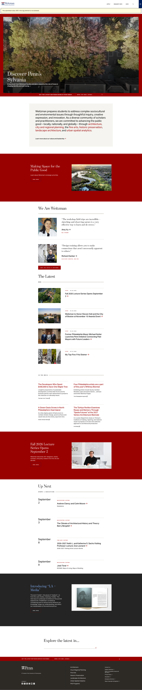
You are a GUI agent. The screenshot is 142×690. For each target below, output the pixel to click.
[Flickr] (34, 684)
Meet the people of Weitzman (49, 267)
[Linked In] (27, 684)
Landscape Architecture (78, 678)
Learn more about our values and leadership (49, 139)
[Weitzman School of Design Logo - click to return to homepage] (7, 4)
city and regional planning (49, 127)
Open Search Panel (133, 4)
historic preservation (90, 127)
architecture (95, 124)
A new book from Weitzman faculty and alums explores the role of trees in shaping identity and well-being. (32, 85)
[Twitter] (25, 684)
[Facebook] (22, 684)
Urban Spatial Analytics (77, 681)
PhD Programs (75, 683)
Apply (108, 4)
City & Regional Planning (78, 670)
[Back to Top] (136, 680)
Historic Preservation (77, 675)
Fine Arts (73, 673)
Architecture (74, 667)
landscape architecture (48, 130)
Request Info (118, 4)
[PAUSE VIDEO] (135, 89)
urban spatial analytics (79, 130)
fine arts (73, 127)
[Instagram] (29, 684)
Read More (36, 179)
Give (127, 4)
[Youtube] (32, 684)
